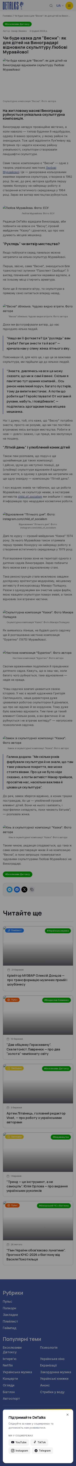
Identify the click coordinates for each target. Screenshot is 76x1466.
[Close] (67, 1414)
